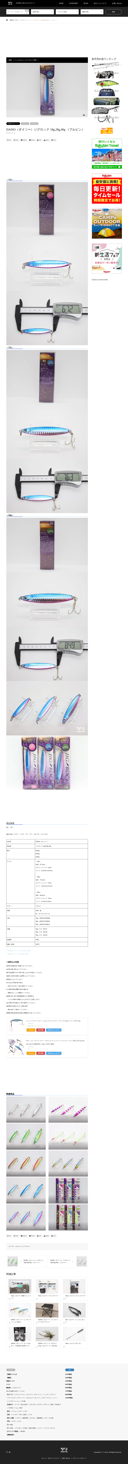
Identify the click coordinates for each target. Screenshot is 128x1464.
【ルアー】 (25, 123)
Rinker (32, 1023)
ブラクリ (46, 1404)
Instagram (9, 1452)
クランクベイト (20, 1394)
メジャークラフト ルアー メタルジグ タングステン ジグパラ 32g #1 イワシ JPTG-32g (53, 1021)
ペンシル (45, 1394)
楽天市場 (40, 1030)
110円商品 (68, 1374)
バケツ (8, 1384)
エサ (25, 1411)
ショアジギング (26, 1246)
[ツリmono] (64, 1453)
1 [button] (82, 115)
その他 (23, 1401)
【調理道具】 (10, 1435)
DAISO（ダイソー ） (13, 123)
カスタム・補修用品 (36, 1418)
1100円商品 (69, 1398)
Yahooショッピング (54, 1030)
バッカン (22, 1391)
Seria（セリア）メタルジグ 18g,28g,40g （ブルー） (26, 1200)
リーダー (15, 1414)
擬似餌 (8, 1387)
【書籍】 (9, 1377)
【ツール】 (9, 1428)
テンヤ (17, 1404)
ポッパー (37, 1398)
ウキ (45, 1418)
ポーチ (53, 1428)
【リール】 (9, 1424)
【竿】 (8, 1421)
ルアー (12, 1246)
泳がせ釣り (24, 1404)
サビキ (39, 1404)
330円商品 (68, 1381)
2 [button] (83, 115)
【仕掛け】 (9, 1404)
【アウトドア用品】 (12, 1431)
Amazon (31, 1030)
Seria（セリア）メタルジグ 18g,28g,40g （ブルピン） (26, 1227)
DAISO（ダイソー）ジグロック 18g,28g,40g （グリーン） (26, 1147)
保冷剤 (23, 1431)
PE (21, 1414)
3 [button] (85, 115)
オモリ (18, 1418)
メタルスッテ (16, 1387)
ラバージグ (11, 1398)
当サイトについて (100, 3)
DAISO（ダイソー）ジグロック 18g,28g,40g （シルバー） (26, 1120)
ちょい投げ (19, 1408)
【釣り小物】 (10, 1418)
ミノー (54, 1398)
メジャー (40, 1428)
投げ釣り (58, 1404)
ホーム (44, 1458)
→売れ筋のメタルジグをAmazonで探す (18, 950)
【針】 (8, 1411)
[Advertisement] (64, 38)
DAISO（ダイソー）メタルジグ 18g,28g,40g (68, 1173)
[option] (47, 90)
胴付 (52, 1404)
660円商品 (68, 1387)
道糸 (24, 1414)
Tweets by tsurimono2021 (100, 279)
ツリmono (105, 1452)
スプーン (53, 1394)
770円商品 (68, 1391)
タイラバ (29, 1394)
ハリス (30, 1414)
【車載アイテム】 (12, 1374)
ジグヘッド (20, 1398)
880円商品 (68, 1394)
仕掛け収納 (32, 1428)
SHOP (61, 3)
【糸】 (8, 1414)
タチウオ (33, 1404)
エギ (43, 1398)
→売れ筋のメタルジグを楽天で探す (17, 954)
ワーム (48, 1398)
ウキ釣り (11, 1408)
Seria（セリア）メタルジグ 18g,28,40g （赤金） (26, 1173)
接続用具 (25, 1418)
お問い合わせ (117, 3)
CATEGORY (73, 3)
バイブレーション (13, 1401)
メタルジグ (34, 123)
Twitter (7, 1452)
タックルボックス (12, 1391)
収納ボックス (10, 1381)
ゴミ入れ (18, 1428)
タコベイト (37, 1394)
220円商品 (68, 1377)
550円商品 (68, 1384)
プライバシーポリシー (79, 1458)
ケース (47, 1428)
